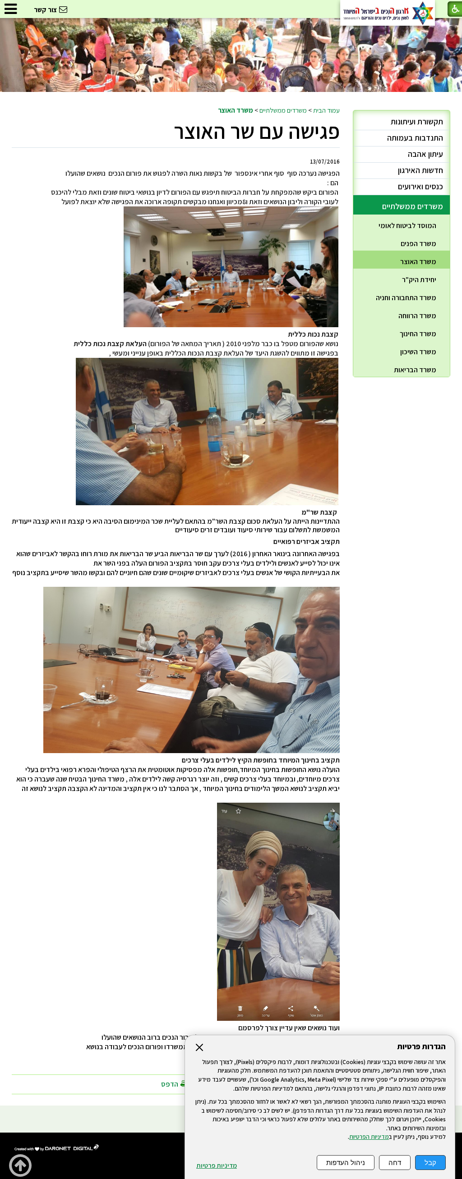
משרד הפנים (418, 243)
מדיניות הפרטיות (369, 1137)
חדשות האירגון (420, 170)
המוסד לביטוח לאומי (407, 225)
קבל (430, 1162)
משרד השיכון (418, 351)
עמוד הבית (326, 109)
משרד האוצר (235, 109)
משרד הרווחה (417, 315)
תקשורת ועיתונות (417, 121)
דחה (394, 1162)
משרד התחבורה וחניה (406, 297)
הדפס (169, 1084)
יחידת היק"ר (419, 279)
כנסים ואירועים (420, 186)
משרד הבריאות (415, 370)
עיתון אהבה (425, 154)
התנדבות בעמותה (415, 138)
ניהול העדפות (345, 1162)
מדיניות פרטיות (216, 1165)
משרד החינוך (418, 333)
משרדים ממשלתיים (283, 109)
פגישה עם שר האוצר (257, 131)
